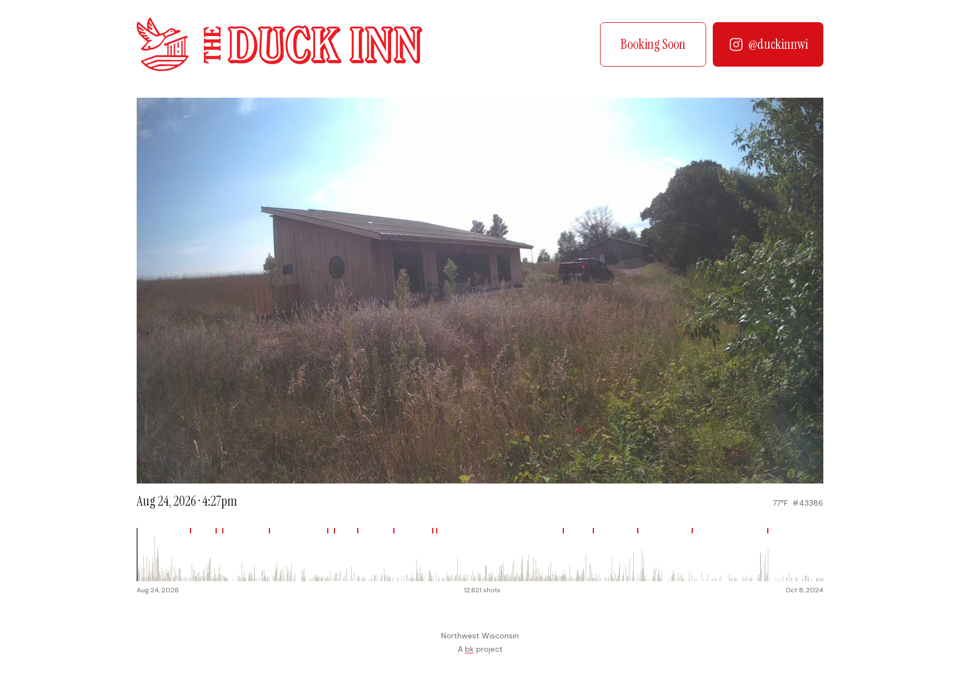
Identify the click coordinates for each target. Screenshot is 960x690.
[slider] (480, 554)
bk (469, 649)
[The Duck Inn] (279, 44)
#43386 (807, 503)
